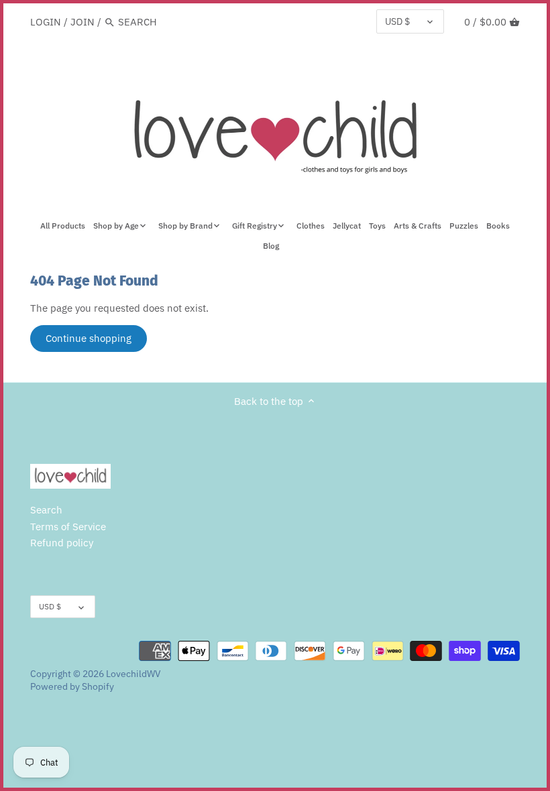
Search (46, 509)
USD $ (397, 21)
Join (82, 21)
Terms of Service (68, 526)
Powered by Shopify (72, 686)
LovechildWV (133, 674)
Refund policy (61, 542)
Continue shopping (88, 338)
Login (45, 21)
